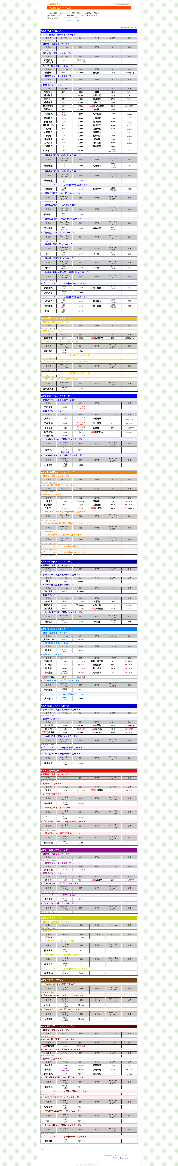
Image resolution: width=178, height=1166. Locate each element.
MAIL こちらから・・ (76, 20)
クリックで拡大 (81, 62)
